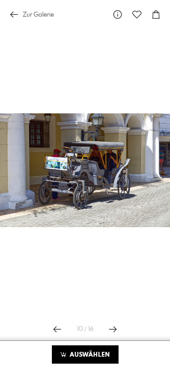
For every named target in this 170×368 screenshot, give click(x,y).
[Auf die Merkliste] (137, 14)
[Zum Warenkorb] (156, 14)
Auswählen (89, 355)
